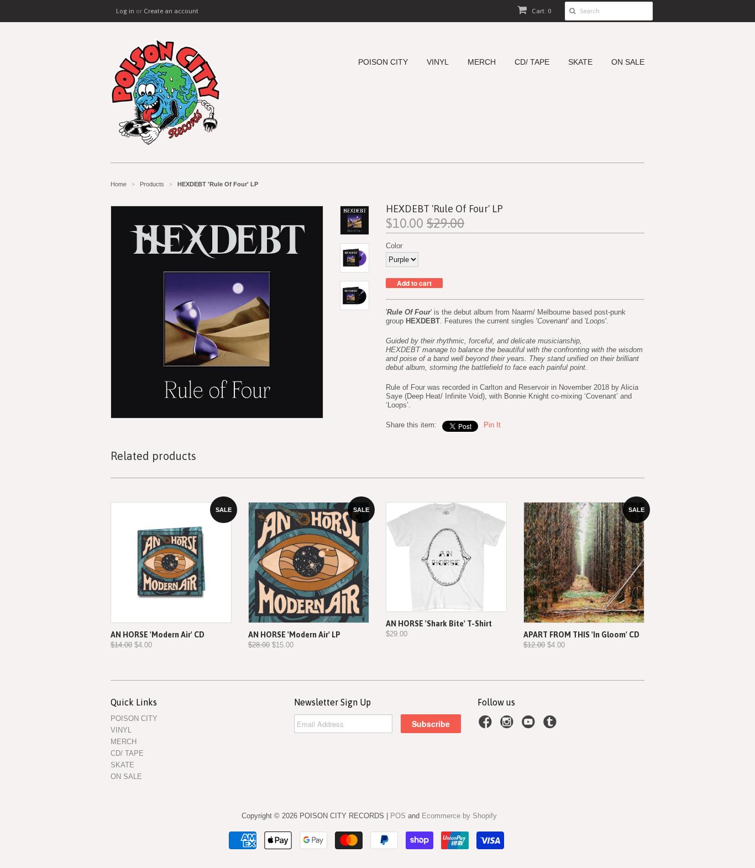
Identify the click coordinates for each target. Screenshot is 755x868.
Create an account (171, 11)
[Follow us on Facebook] (487, 725)
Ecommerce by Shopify (459, 816)
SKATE (580, 62)
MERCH (482, 62)
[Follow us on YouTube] (530, 725)
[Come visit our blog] (551, 725)
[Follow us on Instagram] (508, 725)
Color (394, 246)
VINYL (438, 62)
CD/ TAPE (532, 62)
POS (398, 816)
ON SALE (627, 62)
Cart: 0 (540, 11)
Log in (125, 11)
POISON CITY (383, 62)
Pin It (492, 425)
